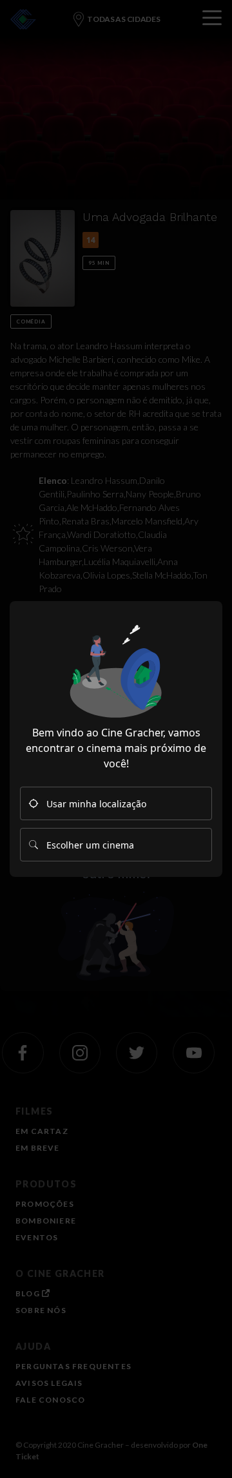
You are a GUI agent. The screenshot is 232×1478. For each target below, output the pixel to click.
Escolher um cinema (90, 845)
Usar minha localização (96, 804)
